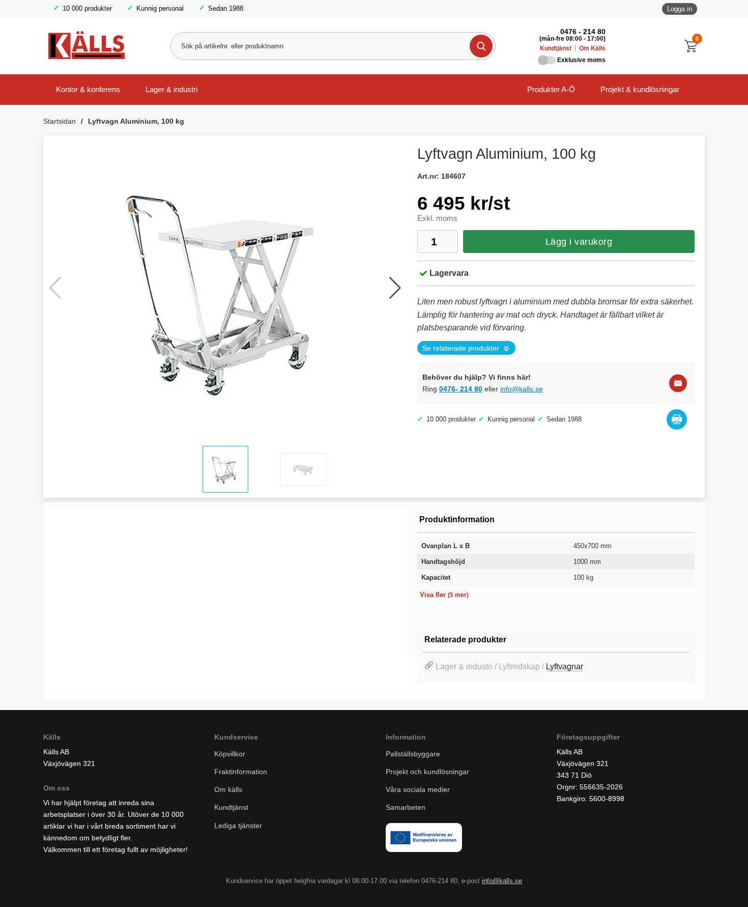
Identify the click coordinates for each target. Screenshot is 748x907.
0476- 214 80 (460, 389)
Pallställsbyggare (413, 754)
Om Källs (592, 48)
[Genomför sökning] (481, 46)
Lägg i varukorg (579, 242)
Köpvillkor (229, 754)
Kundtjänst (555, 48)
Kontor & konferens (88, 89)
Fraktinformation (240, 772)
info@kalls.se (521, 389)
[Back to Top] (687, 884)
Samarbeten (406, 807)
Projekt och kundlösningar (427, 772)
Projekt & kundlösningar (639, 89)
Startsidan (59, 121)
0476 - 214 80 (583, 31)
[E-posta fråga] (678, 383)
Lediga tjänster (238, 825)
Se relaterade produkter (460, 348)
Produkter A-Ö (551, 89)
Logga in (679, 9)
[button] (395, 288)
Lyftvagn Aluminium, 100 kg (136, 121)
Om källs (228, 789)
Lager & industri (171, 89)
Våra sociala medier (418, 789)
